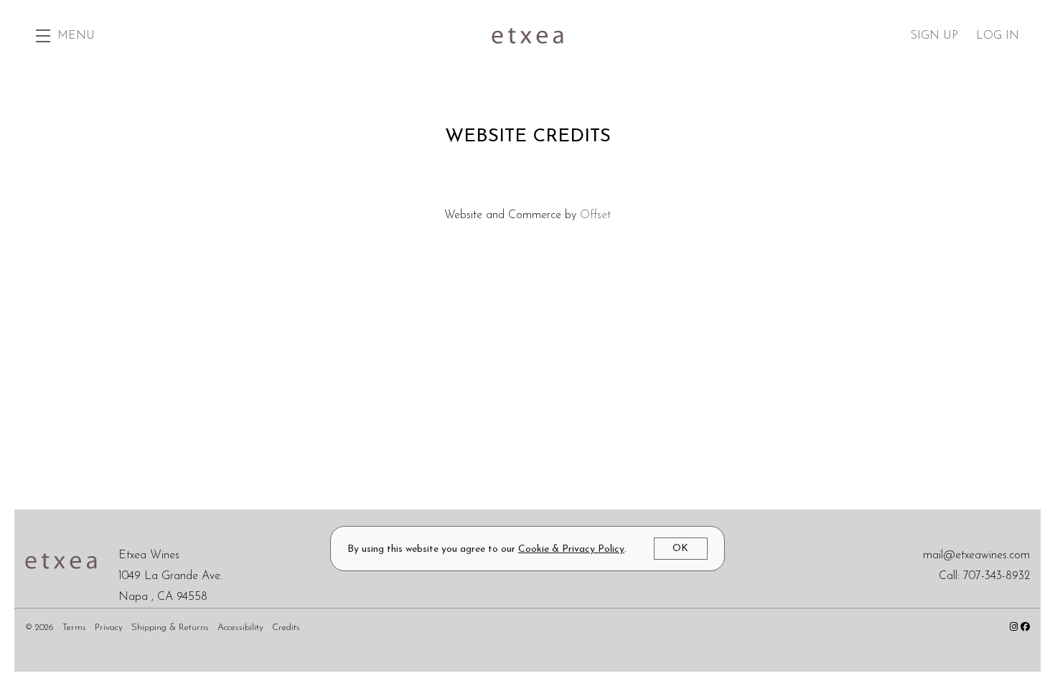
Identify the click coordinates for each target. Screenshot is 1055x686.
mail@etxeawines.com (976, 555)
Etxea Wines (527, 36)
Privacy (110, 627)
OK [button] (680, 548)
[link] (571, 549)
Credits (286, 627)
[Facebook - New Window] (1025, 627)
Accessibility (241, 627)
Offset (595, 215)
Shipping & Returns (171, 627)
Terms (75, 627)
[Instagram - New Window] (1015, 627)
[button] (65, 36)
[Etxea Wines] (61, 560)
